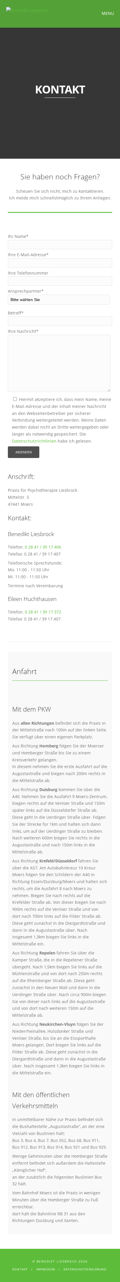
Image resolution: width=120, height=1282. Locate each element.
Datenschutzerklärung (84, 1269)
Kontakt (20, 1269)
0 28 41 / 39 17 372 (43, 612)
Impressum (45, 1269)
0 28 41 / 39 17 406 (43, 547)
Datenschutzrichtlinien (34, 441)
